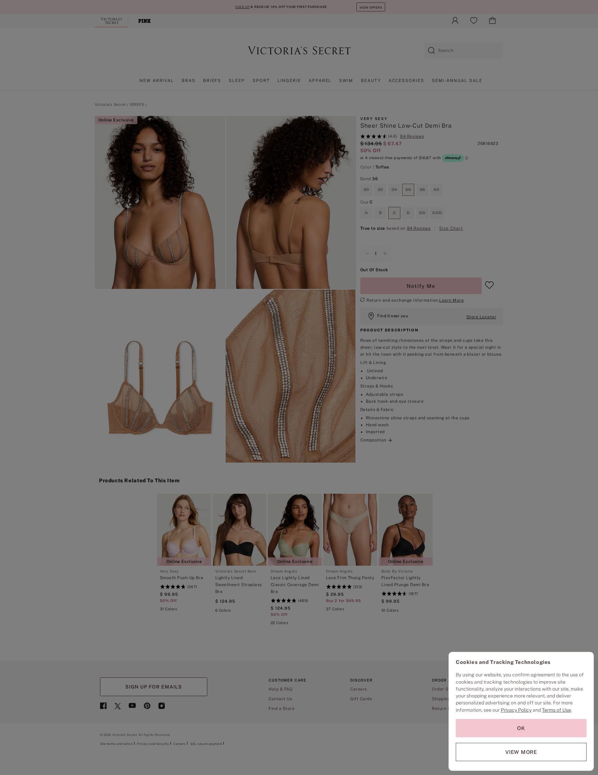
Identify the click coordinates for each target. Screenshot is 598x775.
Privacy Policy (516, 710)
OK (521, 728)
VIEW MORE (521, 752)
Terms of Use (556, 710)
